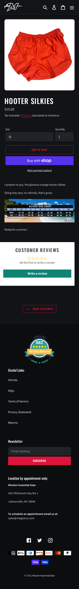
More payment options (39, 170)
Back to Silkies (42, 309)
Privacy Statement (19, 412)
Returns (13, 422)
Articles (12, 380)
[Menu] (71, 7)
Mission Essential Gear (43, 575)
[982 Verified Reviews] (39, 366)
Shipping (26, 115)
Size (7, 129)
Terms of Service (18, 401)
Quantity (60, 129)
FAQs (11, 391)
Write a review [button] (37, 273)
